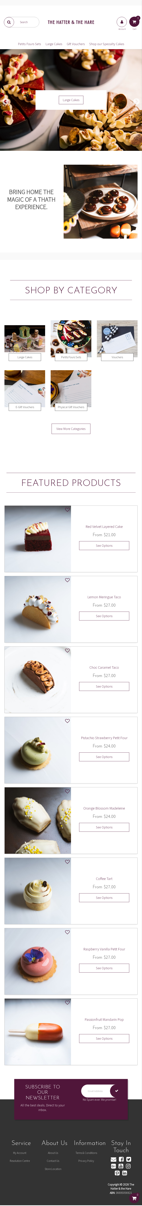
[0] (134, 1202)
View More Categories (71, 429)
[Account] (122, 25)
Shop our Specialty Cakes (106, 44)
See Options (104, 545)
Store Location (53, 1169)
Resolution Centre (20, 1161)
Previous (5, 102)
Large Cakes (53, 44)
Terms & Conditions (86, 1153)
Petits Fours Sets (29, 44)
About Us (53, 1153)
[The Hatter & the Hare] (71, 22)
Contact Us (53, 1161)
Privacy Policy (86, 1161)
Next (136, 102)
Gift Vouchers (76, 44)
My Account (19, 1153)
